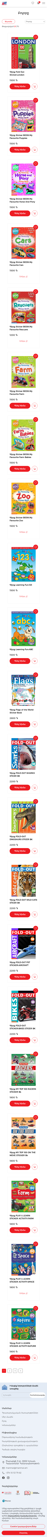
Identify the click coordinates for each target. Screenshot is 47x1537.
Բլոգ (4, 1421)
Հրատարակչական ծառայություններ (20, 1413)
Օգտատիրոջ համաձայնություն (22, 1516)
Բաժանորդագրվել (37, 1395)
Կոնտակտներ (9, 1425)
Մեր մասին (7, 1417)
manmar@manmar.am (17, 1468)
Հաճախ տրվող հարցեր (13, 1449)
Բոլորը (29, 21)
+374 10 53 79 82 (13, 1473)
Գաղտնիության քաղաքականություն (20, 1441)
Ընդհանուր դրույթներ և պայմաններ (20, 1445)
